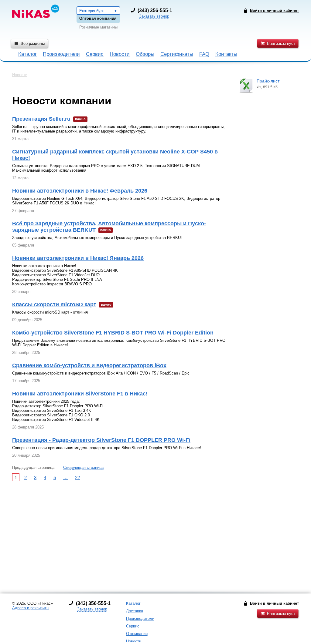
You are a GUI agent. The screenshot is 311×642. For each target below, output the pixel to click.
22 (77, 477)
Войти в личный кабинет (274, 603)
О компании (137, 633)
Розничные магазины (98, 27)
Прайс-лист (268, 81)
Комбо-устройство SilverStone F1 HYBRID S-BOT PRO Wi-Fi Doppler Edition (113, 333)
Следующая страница (83, 467)
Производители (61, 54)
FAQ (204, 54)
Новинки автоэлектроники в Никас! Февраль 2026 (79, 191)
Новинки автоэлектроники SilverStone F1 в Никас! (80, 394)
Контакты (226, 54)
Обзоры (145, 54)
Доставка (134, 611)
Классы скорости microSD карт (54, 304)
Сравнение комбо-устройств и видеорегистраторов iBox (89, 365)
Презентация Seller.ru (41, 119)
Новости (120, 54)
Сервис (95, 54)
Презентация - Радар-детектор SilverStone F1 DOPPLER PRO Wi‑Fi (101, 440)
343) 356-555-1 (155, 10)
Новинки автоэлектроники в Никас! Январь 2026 (78, 258)
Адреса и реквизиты (30, 608)
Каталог (27, 54)
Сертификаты (176, 54)
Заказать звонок (154, 16)
